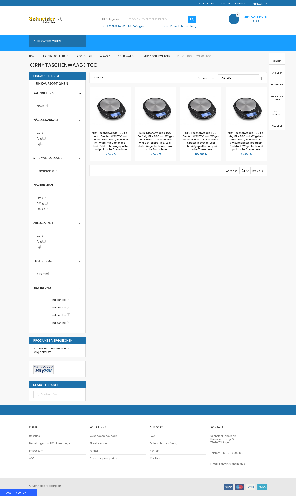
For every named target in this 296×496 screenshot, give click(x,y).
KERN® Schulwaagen (157, 56)
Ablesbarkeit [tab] (43, 223)
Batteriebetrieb (48, 171)
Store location (98, 443)
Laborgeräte (84, 56)
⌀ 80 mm (45, 274)
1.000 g (43, 209)
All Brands (80, 384)
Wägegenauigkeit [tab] (46, 120)
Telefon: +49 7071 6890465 (226, 453)
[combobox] (148, 19)
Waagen (105, 56)
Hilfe (165, 26)
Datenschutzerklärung (163, 443)
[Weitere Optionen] (43, 369)
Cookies (155, 458)
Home (32, 56)
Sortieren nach (207, 78)
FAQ (152, 436)
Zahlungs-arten (277, 98)
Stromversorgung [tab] (47, 158)
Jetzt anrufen (276, 113)
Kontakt (154, 450)
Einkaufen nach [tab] (46, 76)
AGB (31, 458)
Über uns (34, 436)
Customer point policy (103, 458)
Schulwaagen (127, 56)
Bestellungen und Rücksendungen (50, 443)
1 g (41, 144)
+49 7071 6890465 (114, 26)
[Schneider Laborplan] (62, 20)
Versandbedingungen (103, 436)
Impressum (36, 450)
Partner (94, 450)
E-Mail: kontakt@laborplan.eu (228, 464)
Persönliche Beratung (183, 26)
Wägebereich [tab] (43, 184)
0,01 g (43, 132)
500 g (43, 203)
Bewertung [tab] (42, 287)
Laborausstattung (56, 56)
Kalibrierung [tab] (43, 93)
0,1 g (42, 138)
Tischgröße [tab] (42, 261)
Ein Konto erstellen (233, 3)
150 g (42, 197)
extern (43, 106)
